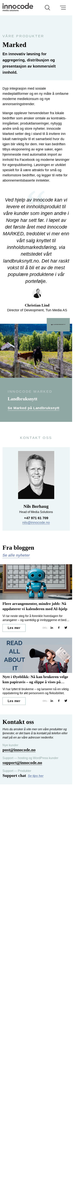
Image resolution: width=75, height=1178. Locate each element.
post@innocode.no (19, 749)
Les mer (14, 627)
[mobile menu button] (63, 7)
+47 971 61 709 (36, 518)
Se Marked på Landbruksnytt (33, 408)
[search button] (47, 7)
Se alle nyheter (16, 555)
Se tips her (35, 775)
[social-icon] (52, 628)
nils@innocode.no (36, 523)
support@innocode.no (22, 762)
